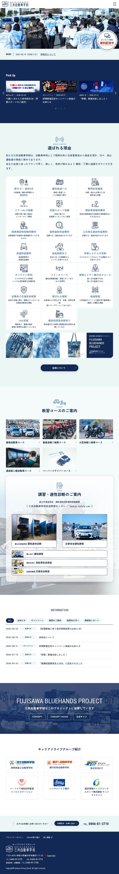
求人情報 (46, 837)
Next (113, 93)
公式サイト (81, 716)
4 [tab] (64, 108)
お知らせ (21, 620)
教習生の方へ (73, 620)
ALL (10, 620)
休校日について (48, 54)
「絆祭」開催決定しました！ (53, 654)
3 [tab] (61, 108)
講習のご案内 (55, 620)
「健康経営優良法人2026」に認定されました (61, 663)
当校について (58, 367)
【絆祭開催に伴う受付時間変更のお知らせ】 (61, 628)
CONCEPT (37, 716)
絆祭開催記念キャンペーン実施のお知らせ (59, 646)
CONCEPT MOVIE (59, 716)
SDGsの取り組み (33, 837)
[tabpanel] (23, 93)
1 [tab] (55, 108)
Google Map (51, 855)
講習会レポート (92, 620)
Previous (5, 93)
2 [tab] (58, 108)
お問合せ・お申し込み (66, 823)
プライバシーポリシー (14, 837)
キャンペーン (37, 620)
